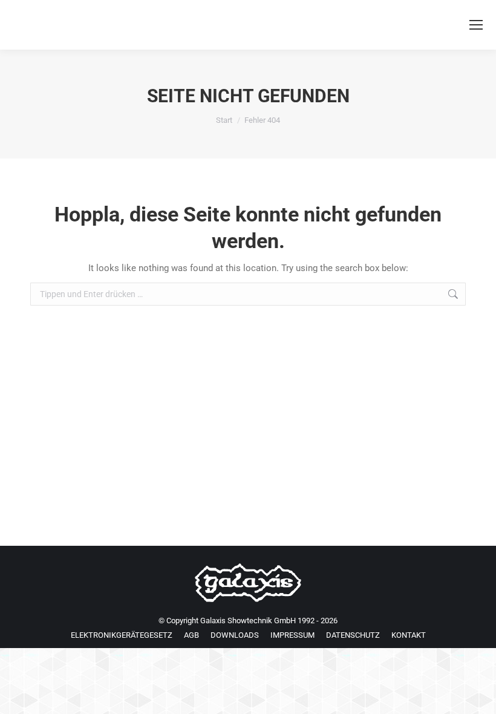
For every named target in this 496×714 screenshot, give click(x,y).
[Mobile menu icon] (476, 25)
